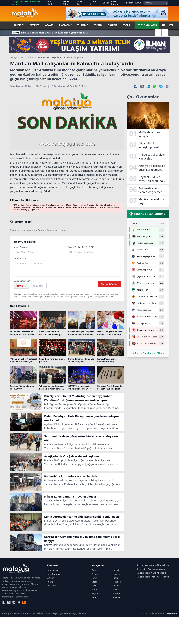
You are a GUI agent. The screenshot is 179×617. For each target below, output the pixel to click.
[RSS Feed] (24, 602)
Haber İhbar (66, 2)
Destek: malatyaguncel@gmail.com (152, 565)
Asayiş (49, 25)
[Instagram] (14, 602)
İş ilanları (116, 597)
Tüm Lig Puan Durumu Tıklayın (149, 353)
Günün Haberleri (50, 2)
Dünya (115, 589)
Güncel (19, 25)
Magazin (116, 593)
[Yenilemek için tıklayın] (21, 286)
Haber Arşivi (80, 2)
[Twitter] (9, 602)
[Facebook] (4, 602)
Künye (138, 2)
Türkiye (82, 25)
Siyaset (34, 25)
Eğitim (97, 25)
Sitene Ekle (93, 2)
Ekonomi (65, 25)
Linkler (106, 2)
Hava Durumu (115, 2)
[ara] (166, 3)
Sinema (115, 585)
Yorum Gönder (109, 284)
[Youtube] (19, 602)
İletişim (129, 2)
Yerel (94, 597)
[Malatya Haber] (24, 13)
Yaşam (95, 593)
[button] (158, 32)
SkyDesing (172, 613)
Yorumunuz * (20, 258)
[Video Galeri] (163, 25)
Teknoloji (116, 581)
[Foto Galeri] (171, 25)
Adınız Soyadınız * (22, 247)
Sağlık (112, 25)
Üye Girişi (51, 585)
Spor (94, 585)
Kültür (31, 57)
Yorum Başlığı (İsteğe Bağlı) (81, 247)
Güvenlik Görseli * (22, 281)
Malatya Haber (17, 57)
